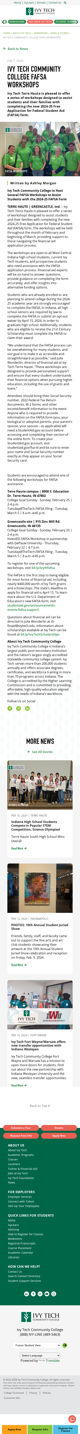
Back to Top (38, 1106)
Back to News (18, 49)
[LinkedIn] (27, 708)
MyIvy (11, 1220)
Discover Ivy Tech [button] (40, 21)
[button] (55, 2)
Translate (53, 1360)
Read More (17, 849)
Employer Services (20, 1197)
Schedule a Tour (21, 1127)
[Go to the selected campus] (64, 1345)
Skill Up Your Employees (23, 1206)
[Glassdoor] (53, 1293)
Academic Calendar (20, 1252)
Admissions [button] (17, 21)
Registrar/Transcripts (22, 1243)
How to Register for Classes (25, 1234)
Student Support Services (24, 1281)
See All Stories (42, 752)
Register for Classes (65, 1429)
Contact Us (15, 1271)
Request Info (40, 1429)
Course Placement (19, 1248)
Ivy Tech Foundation (21, 1178)
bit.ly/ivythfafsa (43, 568)
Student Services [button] (67, 21)
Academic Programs (21, 1155)
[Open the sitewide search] (65, 2)
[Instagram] (18, 708)
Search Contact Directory (24, 1276)
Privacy (33, 1392)
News (11, 1182)
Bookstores (15, 1239)
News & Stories (59, 33)
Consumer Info (12, 1398)
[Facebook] (9, 708)
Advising (13, 1229)
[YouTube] (46, 1293)
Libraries (13, 1257)
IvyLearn (13, 1225)
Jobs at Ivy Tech (18, 1173)
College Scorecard (14, 1392)
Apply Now (14, 1429)
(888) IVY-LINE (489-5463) (40, 1334)
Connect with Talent (21, 1201)
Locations (14, 1164)
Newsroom (41, 33)
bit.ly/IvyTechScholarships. (40, 634)
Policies (47, 1392)
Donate (59, 1127)
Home (6, 33)
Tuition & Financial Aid (22, 1169)
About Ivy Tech (22, 33)
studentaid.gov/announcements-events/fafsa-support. (31, 607)
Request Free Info (21, 1135)
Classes (13, 1159)
